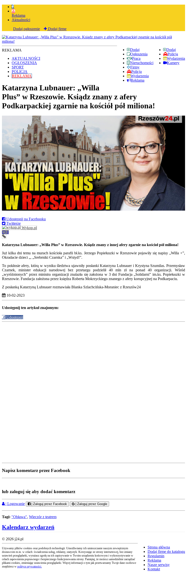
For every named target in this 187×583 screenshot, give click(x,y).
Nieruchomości (141, 63)
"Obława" (19, 517)
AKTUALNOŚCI (26, 58)
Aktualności (21, 20)
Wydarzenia (176, 58)
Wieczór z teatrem (42, 517)
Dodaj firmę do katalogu (166, 551)
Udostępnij (14, 317)
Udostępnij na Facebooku (25, 219)
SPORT (18, 67)
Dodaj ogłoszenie (26, 29)
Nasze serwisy (159, 565)
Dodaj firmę (56, 29)
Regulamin (156, 556)
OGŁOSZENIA (24, 63)
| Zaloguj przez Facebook (48, 504)
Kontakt (154, 569)
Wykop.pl (29, 228)
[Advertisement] (93, 357)
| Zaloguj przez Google (91, 504)
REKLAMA (22, 76)
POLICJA (20, 71)
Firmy (135, 67)
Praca (136, 58)
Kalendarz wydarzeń (28, 527)
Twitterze (13, 223)
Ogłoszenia (139, 54)
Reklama (18, 15)
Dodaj (171, 50)
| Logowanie (15, 504)
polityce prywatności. (29, 566)
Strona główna (159, 547)
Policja (173, 54)
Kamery (173, 63)
